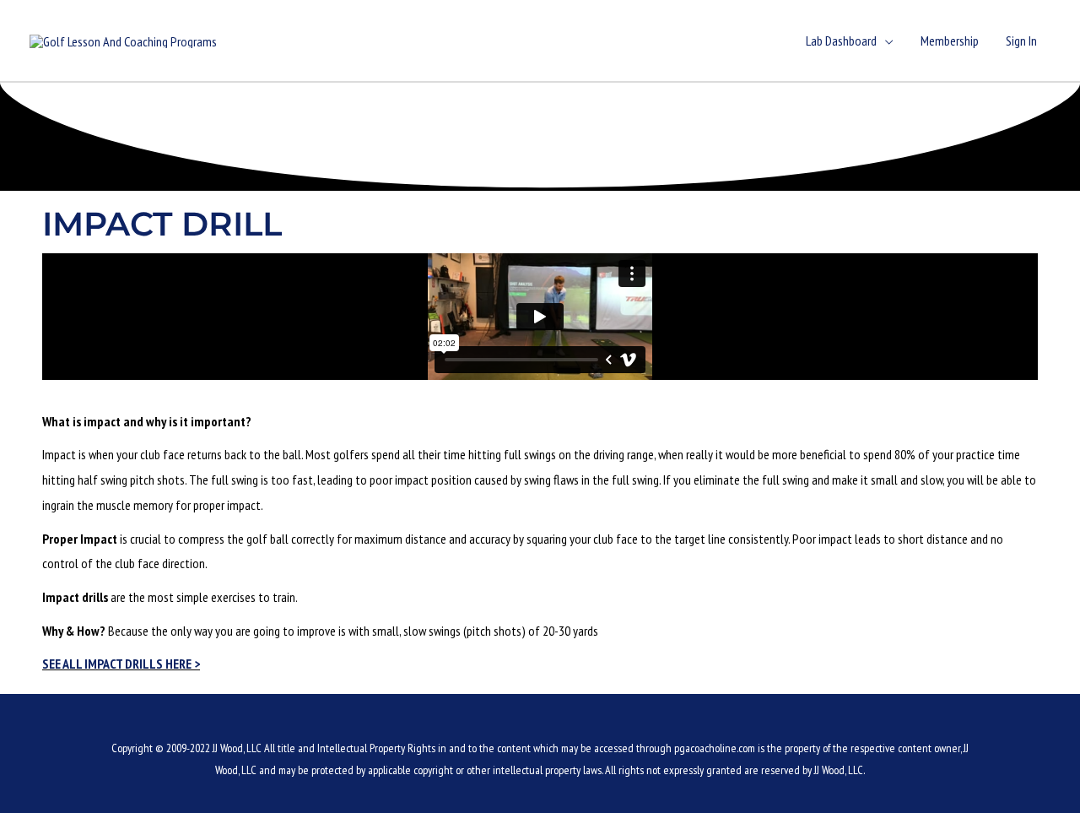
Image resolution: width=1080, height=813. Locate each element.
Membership (950, 40)
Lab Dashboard (841, 40)
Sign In (1021, 40)
